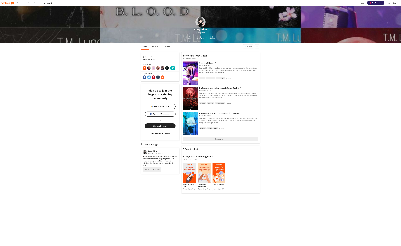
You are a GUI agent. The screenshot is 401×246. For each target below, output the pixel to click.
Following (169, 46)
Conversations (156, 46)
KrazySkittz (152, 151)
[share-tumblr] (158, 77)
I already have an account (160, 133)
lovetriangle (220, 78)
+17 (172, 68)
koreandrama (210, 78)
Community (32, 3)
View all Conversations (152, 169)
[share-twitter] (149, 77)
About (145, 46)
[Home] (8, 3)
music (202, 78)
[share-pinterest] (153, 77)
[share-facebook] (144, 77)
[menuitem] (248, 46)
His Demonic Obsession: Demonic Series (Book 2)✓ (219, 113)
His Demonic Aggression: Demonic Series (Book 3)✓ (220, 88)
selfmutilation (220, 103)
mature (202, 128)
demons (210, 103)
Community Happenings (202, 185)
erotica (209, 128)
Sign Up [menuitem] (395, 3)
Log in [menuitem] (388, 3)
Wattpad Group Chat (188, 185)
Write (362, 3)
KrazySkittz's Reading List (197, 156)
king (215, 128)
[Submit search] (45, 3)
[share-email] (162, 77)
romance (202, 103)
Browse (19, 3)
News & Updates (218, 185)
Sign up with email (160, 126)
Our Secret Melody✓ (207, 63)
